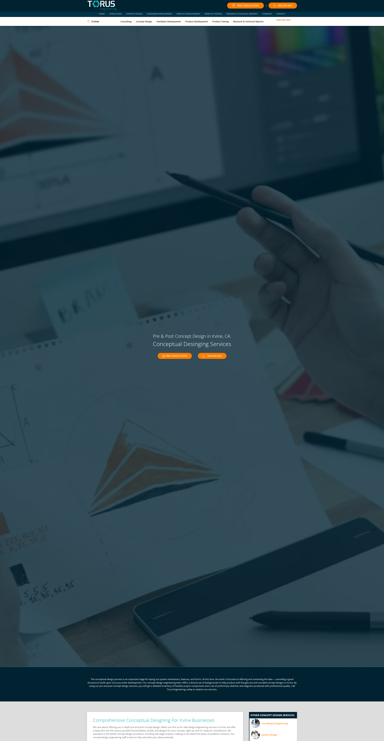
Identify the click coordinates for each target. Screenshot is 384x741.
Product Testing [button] (213, 13)
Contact (280, 13)
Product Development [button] (188, 13)
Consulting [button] (115, 13)
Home (102, 13)
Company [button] (267, 13)
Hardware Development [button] (159, 13)
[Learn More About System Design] (273, 735)
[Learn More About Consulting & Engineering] (273, 723)
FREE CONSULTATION (248, 5)
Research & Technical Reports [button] (242, 13)
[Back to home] (102, 5)
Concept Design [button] (134, 13)
